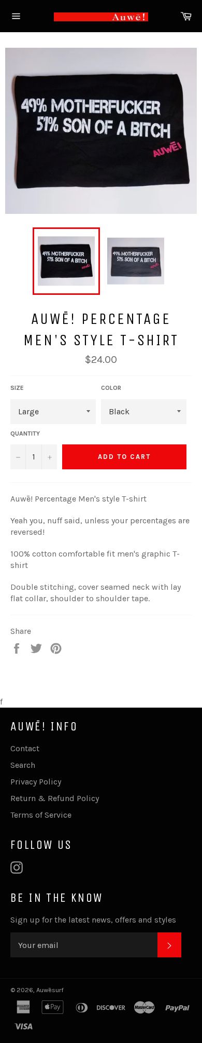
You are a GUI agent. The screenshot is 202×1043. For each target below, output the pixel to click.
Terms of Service (40, 815)
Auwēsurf (50, 990)
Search (22, 765)
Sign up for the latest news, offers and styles (93, 920)
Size (17, 387)
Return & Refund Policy (54, 798)
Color (111, 387)
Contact (24, 748)
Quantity (25, 433)
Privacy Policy (35, 782)
